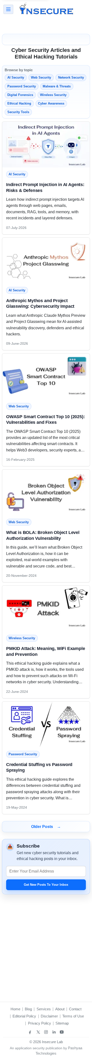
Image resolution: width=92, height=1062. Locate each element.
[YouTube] (62, 1032)
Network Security (71, 77)
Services (44, 1009)
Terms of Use (73, 1016)
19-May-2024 (16, 807)
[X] (38, 1032)
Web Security (41, 77)
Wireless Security (53, 95)
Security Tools (18, 112)
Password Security (21, 86)
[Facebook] (30, 1032)
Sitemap (62, 1023)
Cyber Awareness (51, 103)
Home (15, 1009)
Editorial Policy (24, 1016)
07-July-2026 (16, 228)
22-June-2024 (17, 692)
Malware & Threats (57, 86)
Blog (28, 1009)
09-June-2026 (17, 343)
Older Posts (46, 827)
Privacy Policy (39, 1023)
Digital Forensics (20, 95)
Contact (75, 1009)
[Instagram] (46, 1032)
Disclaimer (49, 1016)
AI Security (15, 77)
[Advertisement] (46, 26)
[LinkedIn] (54, 1032)
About (60, 1009)
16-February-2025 (20, 459)
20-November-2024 (21, 576)
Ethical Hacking (19, 103)
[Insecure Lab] (46, 9)
